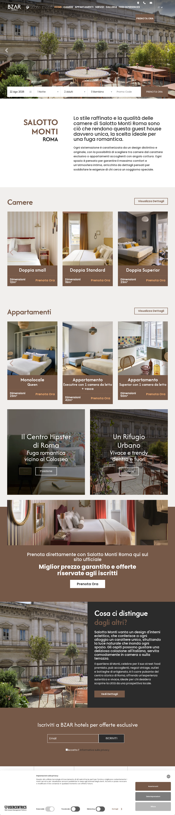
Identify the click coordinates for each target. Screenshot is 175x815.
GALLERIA (111, 7)
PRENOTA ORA (144, 18)
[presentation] (12, 252)
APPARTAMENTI (84, 7)
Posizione (46, 471)
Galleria (129, 471)
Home (58, 7)
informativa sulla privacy (94, 750)
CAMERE (68, 7)
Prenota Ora (45, 280)
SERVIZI (99, 7)
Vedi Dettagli (109, 694)
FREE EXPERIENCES (129, 7)
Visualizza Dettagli (151, 201)
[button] (6, 49)
